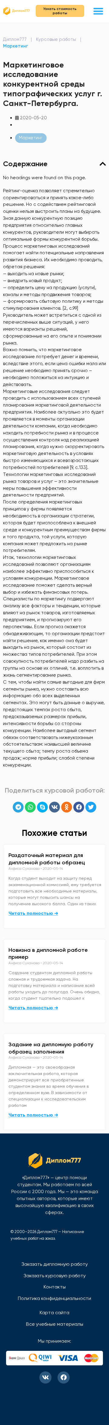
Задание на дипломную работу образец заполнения (50, 1048)
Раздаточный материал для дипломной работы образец (46, 859)
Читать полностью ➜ (33, 913)
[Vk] (45, 1377)
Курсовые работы (56, 39)
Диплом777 (15, 39)
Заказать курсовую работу (55, 1275)
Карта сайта (54, 1312)
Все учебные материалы (54, 1324)
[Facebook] (64, 1377)
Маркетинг (15, 46)
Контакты (55, 1287)
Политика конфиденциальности (54, 1298)
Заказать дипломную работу (54, 1264)
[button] (98, 11)
